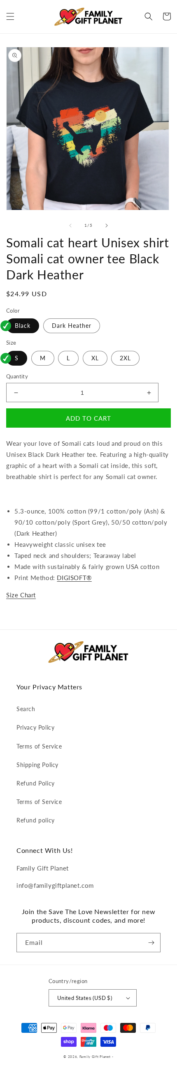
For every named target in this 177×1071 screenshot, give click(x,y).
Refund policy (35, 820)
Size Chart (21, 595)
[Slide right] (107, 226)
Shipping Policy (37, 764)
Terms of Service (39, 746)
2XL (125, 358)
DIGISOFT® (74, 577)
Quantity (17, 376)
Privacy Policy (35, 727)
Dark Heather (71, 325)
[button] (10, 16)
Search (25, 708)
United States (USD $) (84, 998)
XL (95, 358)
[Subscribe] (151, 942)
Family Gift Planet (95, 1057)
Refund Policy (35, 783)
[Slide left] (70, 226)
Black (22, 325)
